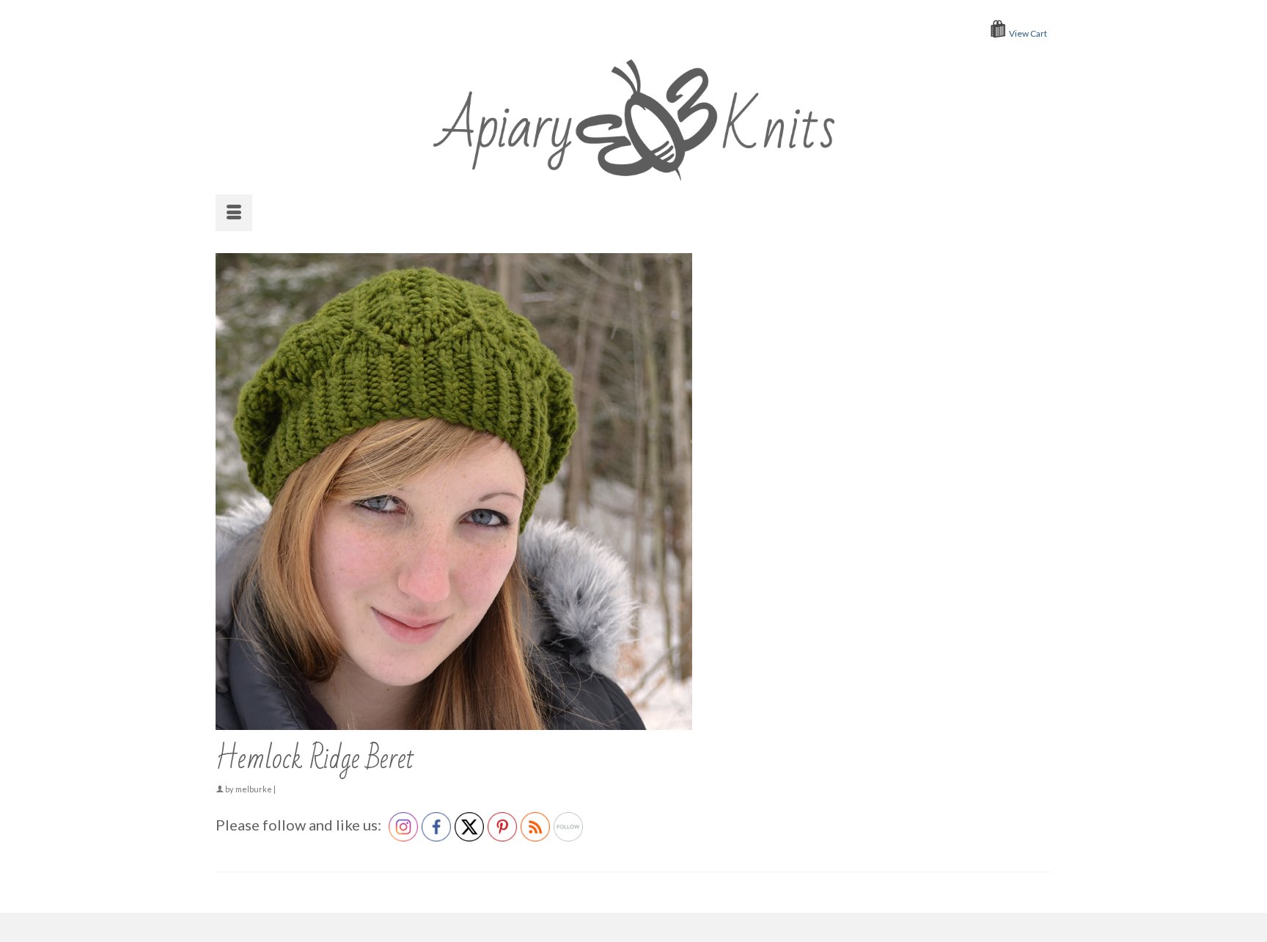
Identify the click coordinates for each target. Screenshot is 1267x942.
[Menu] (234, 212)
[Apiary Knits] (633, 116)
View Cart (1028, 33)
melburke (253, 789)
